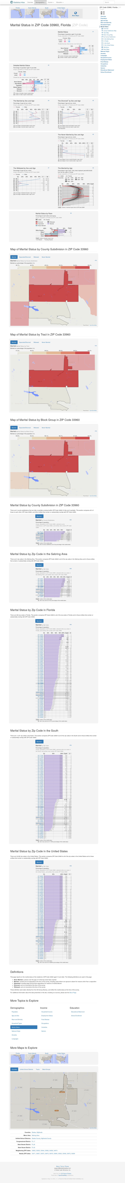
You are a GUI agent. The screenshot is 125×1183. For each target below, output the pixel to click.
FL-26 (33, 1144)
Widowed (36, 257)
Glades (34, 1132)
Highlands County (46, 1138)
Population (15, 1012)
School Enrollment (76, 1016)
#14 (96, 345)
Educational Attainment (78, 1012)
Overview (30, 2)
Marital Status (16, 1027)
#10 (96, 260)
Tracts (38, 1069)
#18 (96, 431)
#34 (71, 745)
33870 (42, 1153)
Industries (44, 1027)
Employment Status (47, 1016)
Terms (62, 1166)
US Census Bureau (66, 1173)
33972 (69, 1153)
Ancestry (14, 1035)
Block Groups (46, 1069)
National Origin (16, 1031)
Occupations (45, 1023)
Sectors (43, 1031)
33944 (42, 1150)
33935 (38, 1150)
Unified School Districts (26, 1069)
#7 (48, 168)
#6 (93, 134)
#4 (48, 100)
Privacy (67, 1166)
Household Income (46, 1012)
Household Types (17, 1023)
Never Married (46, 257)
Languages (15, 1039)
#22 (71, 519)
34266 (51, 1150)
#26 (71, 568)
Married (14, 257)
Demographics (40, 2)
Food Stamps (45, 1019)
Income (50, 2)
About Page (72, 992)
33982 (47, 1150)
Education (59, 2)
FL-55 (33, 1147)
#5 (93, 100)
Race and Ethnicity (17, 1019)
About (58, 1166)
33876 (51, 1153)
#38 (71, 865)
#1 (93, 31)
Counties (14, 1069)
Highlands (39, 1132)
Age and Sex (15, 1016)
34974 (55, 1150)
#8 (93, 168)
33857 (38, 1153)
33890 (55, 1153)
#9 (71, 213)
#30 (71, 624)
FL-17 (33, 1141)
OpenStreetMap (62, 1175)
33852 (33, 1150)
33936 (64, 1153)
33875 (47, 1153)
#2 (48, 65)
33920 (60, 1153)
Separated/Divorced (25, 257)
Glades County (36, 1138)
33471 (33, 1153)
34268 (73, 1153)
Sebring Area (35, 1135)
